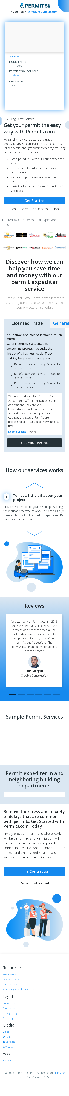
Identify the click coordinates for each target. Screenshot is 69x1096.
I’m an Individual (34, 883)
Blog (6, 1031)
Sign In (8, 1060)
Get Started (34, 200)
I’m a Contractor (35, 871)
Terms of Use (10, 1008)
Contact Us (9, 1003)
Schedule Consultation (43, 12)
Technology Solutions (15, 984)
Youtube (10, 1046)
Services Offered (12, 979)
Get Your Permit (34, 442)
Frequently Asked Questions (18, 989)
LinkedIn (10, 1041)
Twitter (9, 1036)
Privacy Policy (10, 1013)
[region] (34, 37)
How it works (10, 974)
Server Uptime (10, 1018)
